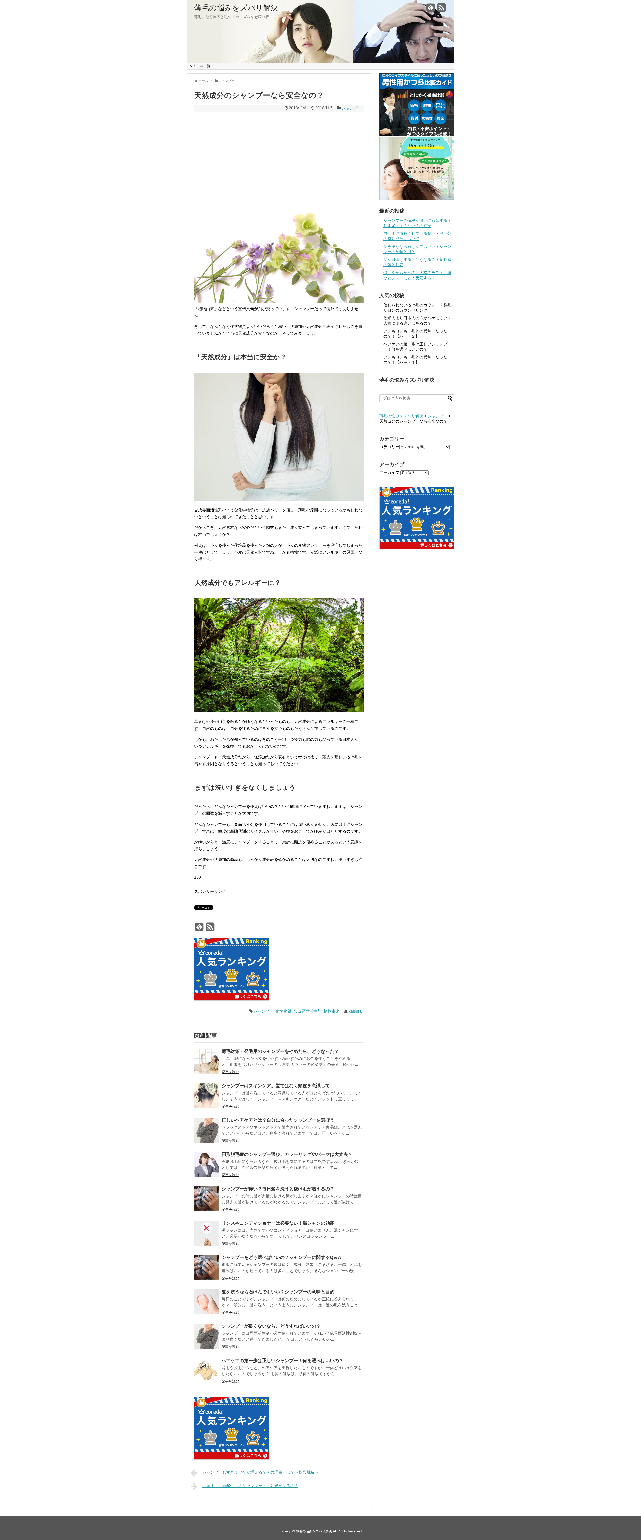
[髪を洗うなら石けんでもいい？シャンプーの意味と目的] (206, 1302)
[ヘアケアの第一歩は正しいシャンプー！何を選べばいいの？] (206, 1371)
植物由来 (332, 1011)
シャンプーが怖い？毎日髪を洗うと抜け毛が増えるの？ (278, 1188)
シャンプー (352, 108)
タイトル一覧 (199, 66)
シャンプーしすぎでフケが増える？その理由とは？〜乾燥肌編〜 (260, 1472)
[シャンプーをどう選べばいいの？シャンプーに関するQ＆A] (206, 1268)
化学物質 (283, 1011)
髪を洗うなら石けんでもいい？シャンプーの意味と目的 (278, 1291)
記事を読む (230, 1072)
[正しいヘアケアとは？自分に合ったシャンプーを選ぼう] (206, 1131)
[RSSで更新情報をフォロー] (441, 9)
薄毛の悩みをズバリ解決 (236, 8)
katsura (355, 1011)
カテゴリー (389, 447)
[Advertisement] (279, 151)
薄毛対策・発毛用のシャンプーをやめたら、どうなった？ (280, 1051)
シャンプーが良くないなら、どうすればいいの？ (271, 1326)
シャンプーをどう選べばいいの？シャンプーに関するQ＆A (281, 1257)
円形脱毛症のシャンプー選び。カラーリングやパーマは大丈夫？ (287, 1154)
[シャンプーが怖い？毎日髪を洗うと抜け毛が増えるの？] (206, 1199)
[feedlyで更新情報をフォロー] (430, 9)
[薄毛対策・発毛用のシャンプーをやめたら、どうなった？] (206, 1062)
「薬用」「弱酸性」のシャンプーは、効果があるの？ (250, 1486)
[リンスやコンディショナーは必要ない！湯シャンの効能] (206, 1234)
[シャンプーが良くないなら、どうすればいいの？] (206, 1337)
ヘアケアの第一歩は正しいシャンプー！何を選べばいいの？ (282, 1360)
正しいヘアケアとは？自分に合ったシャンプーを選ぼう (278, 1120)
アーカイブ (389, 472)
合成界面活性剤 (307, 1011)
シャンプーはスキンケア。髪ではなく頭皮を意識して (276, 1085)
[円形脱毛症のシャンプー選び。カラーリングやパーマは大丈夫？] (206, 1165)
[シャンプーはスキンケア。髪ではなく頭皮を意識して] (206, 1096)
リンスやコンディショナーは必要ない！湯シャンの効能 (278, 1223)
